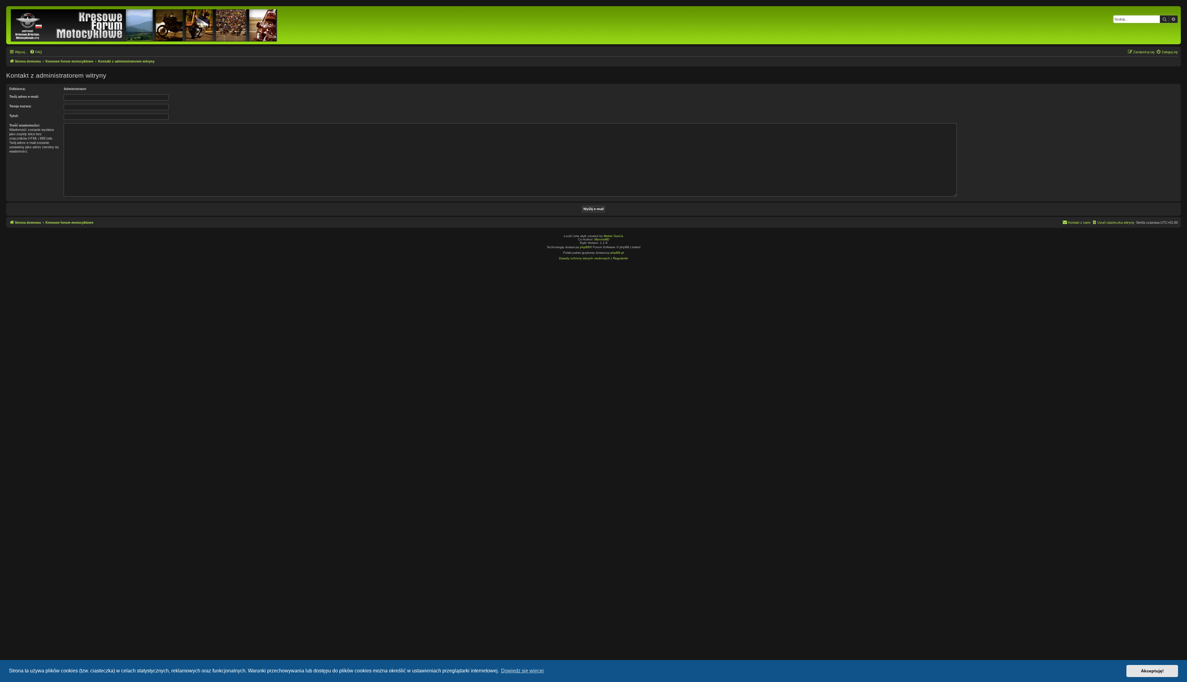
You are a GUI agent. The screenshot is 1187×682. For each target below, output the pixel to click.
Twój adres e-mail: (24, 96)
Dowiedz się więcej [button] (522, 670)
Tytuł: (14, 116)
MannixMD (601, 239)
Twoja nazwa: (20, 106)
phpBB (585, 247)
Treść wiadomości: (24, 125)
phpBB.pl (617, 252)
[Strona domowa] (144, 25)
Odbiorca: (17, 89)
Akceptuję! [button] (1152, 670)
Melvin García (613, 236)
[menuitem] (36, 52)
